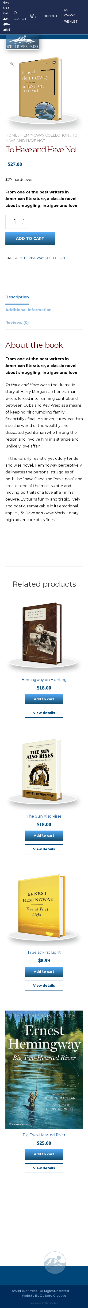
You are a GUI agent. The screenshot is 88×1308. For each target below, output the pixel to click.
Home (11, 135)
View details (44, 713)
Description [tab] (17, 297)
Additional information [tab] (28, 310)
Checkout (50, 16)
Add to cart (30, 238)
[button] (11, 63)
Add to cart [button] (44, 699)
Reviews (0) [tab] (17, 322)
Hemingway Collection (44, 135)
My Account (70, 12)
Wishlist (70, 22)
